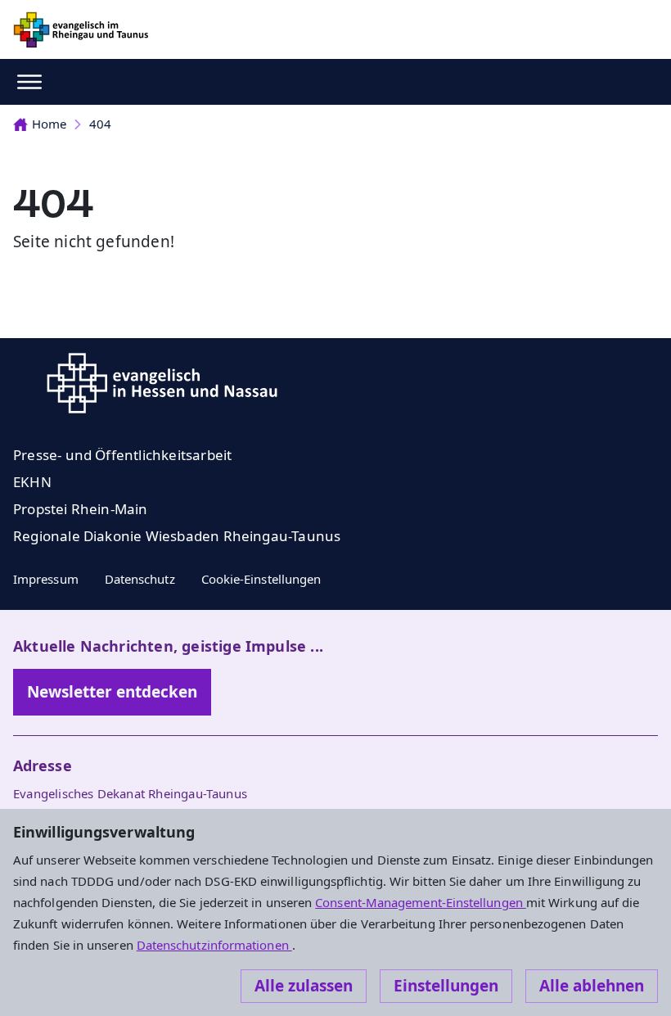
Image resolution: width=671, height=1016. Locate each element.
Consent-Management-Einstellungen (420, 902)
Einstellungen (446, 985)
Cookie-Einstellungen (261, 579)
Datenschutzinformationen (214, 945)
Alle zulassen (303, 985)
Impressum (46, 579)
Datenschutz (140, 579)
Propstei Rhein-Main (80, 508)
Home (49, 123)
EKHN (32, 481)
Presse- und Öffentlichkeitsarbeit (122, 454)
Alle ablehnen (591, 985)
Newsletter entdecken (112, 691)
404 (100, 123)
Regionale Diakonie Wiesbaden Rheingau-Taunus (176, 535)
